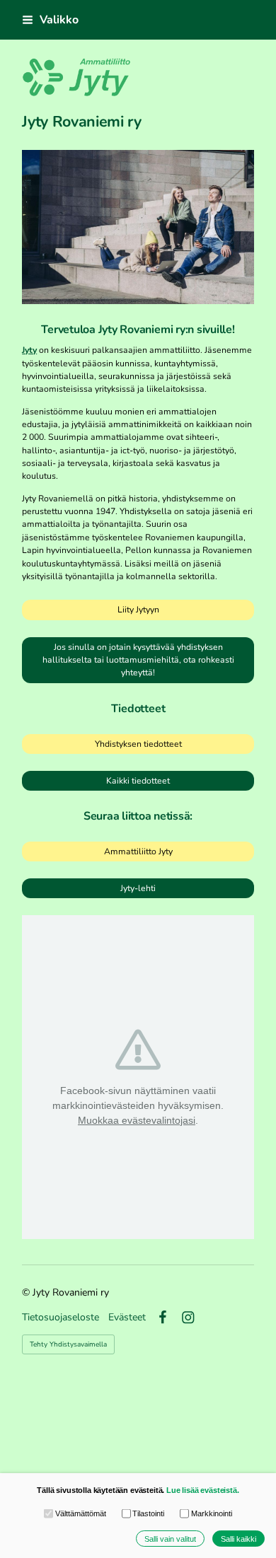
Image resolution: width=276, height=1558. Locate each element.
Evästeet (127, 1317)
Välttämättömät (80, 1513)
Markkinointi (211, 1513)
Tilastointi (148, 1513)
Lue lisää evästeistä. (202, 1490)
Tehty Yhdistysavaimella (68, 1344)
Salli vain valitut (170, 1539)
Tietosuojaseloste (60, 1317)
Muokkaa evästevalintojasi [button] (136, 1120)
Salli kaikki (238, 1539)
